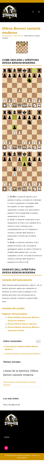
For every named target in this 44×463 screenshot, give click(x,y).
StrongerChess (7, 36)
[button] (33, 12)
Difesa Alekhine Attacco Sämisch (22, 324)
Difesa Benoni (18, 36)
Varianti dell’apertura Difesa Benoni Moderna (22, 354)
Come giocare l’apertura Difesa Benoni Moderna (21, 347)
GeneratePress (22, 458)
